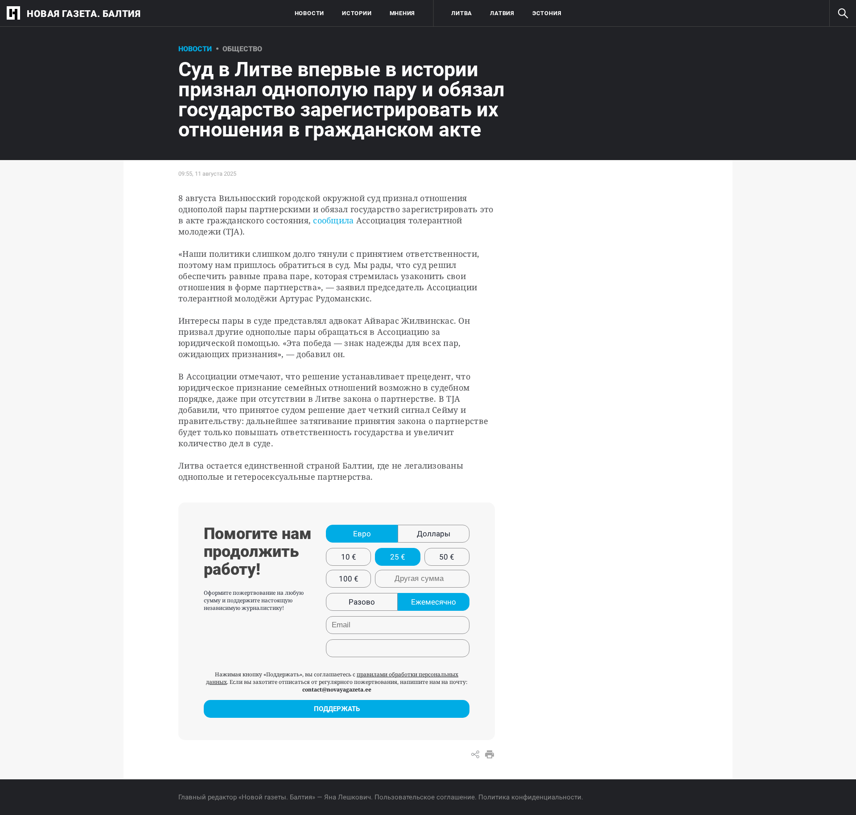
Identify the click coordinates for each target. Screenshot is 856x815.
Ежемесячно (433, 601)
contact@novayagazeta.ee (336, 689)
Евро (362, 533)
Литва (461, 13)
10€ (348, 556)
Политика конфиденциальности (529, 797)
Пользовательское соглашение (424, 797)
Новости (309, 13)
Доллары (433, 533)
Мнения (403, 13)
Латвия (502, 13)
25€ (397, 556)
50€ (446, 556)
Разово (362, 601)
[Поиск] (842, 13)
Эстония (546, 13)
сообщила (333, 220)
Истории (356, 13)
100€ (348, 578)
